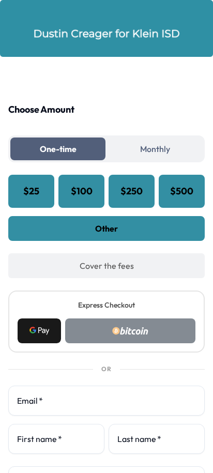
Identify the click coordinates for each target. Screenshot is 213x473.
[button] (39, 330)
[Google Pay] (39, 330)
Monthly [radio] (155, 149)
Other (106, 228)
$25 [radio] (31, 191)
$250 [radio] (131, 191)
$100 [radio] (82, 191)
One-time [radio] (58, 149)
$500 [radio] (181, 191)
